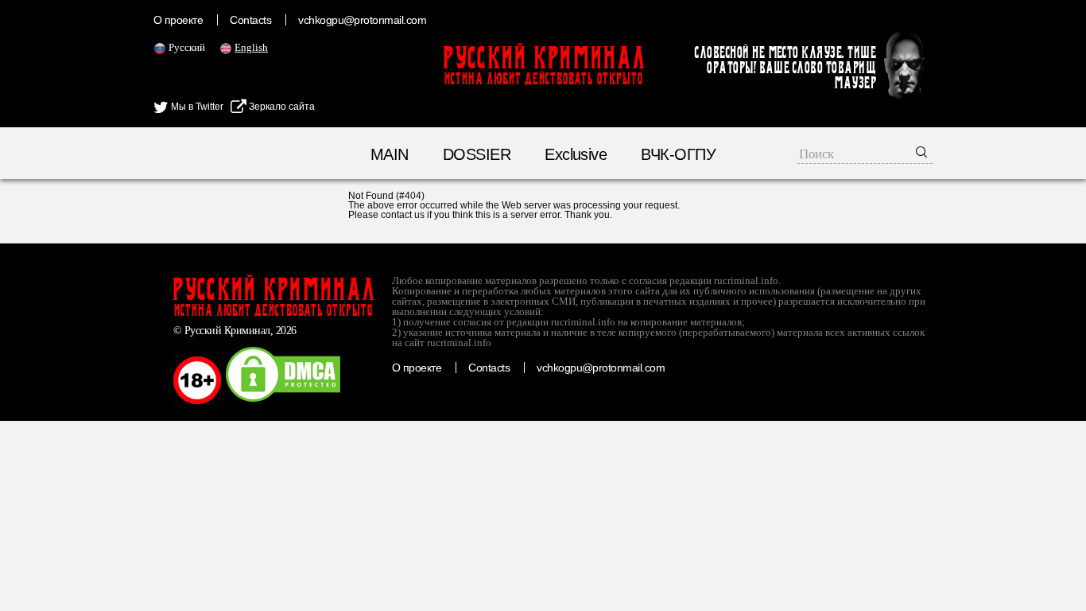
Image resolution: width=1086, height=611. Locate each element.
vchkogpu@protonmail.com (362, 20)
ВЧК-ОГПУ (678, 154)
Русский (187, 47)
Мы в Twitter (196, 106)
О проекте (178, 20)
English (251, 47)
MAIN (389, 154)
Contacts (250, 20)
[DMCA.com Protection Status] (283, 401)
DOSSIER (476, 154)
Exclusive (576, 154)
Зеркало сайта (280, 106)
